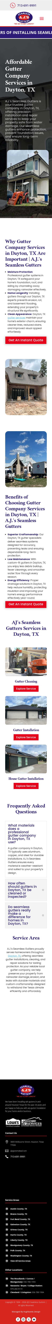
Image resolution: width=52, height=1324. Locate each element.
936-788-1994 (38, 1292)
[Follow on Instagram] (23, 1319)
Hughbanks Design (31, 1311)
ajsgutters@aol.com (18, 1150)
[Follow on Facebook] (18, 1319)
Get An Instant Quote (26, 340)
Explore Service (26, 689)
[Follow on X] (29, 1319)
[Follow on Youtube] (34, 1319)
